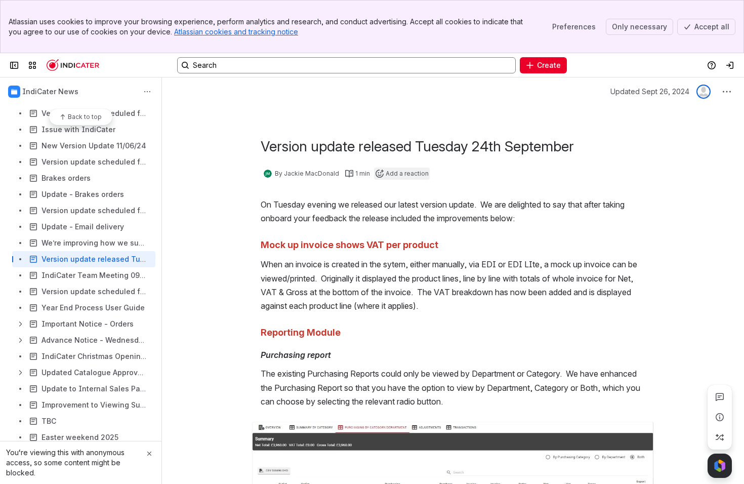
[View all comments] (720, 397)
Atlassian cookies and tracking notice (236, 31)
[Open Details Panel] (720, 417)
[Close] (149, 454)
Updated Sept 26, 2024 (649, 91)
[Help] (73, 65)
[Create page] (720, 437)
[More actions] (147, 92)
